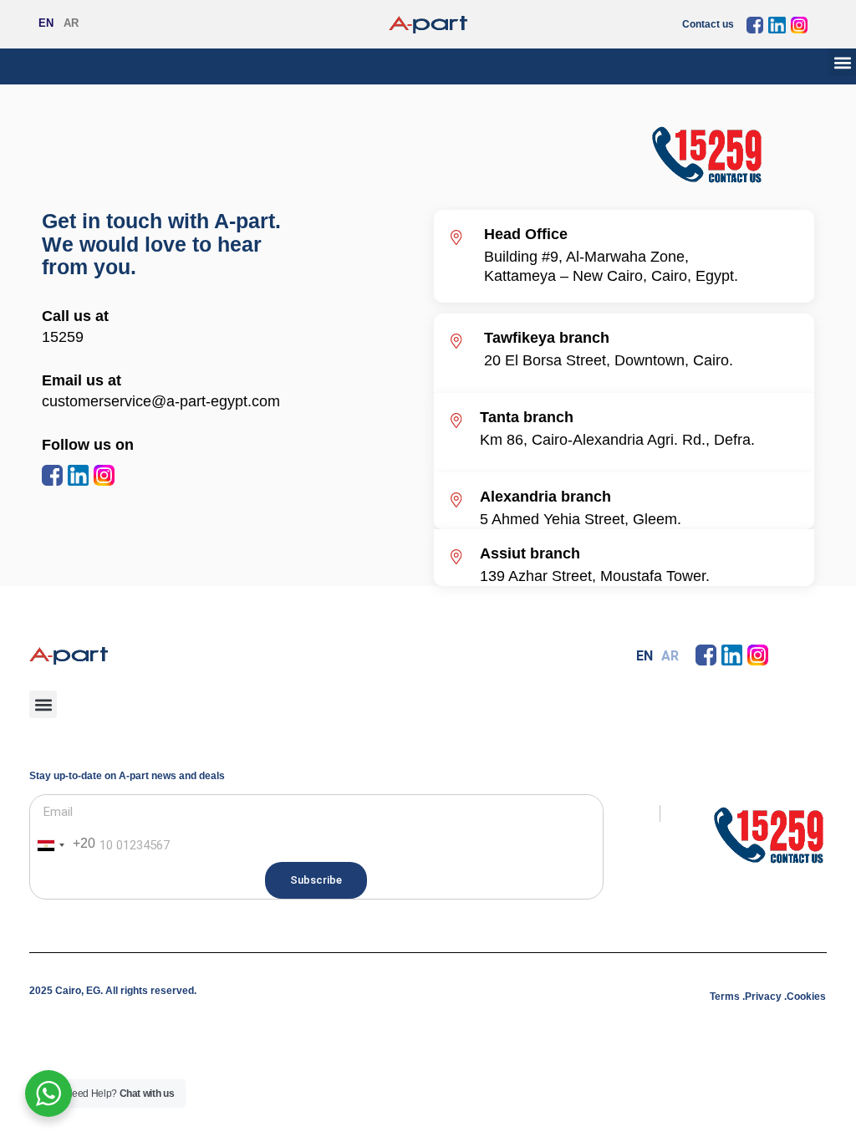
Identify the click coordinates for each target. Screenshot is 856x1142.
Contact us (708, 24)
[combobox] (63, 845)
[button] (842, 62)
